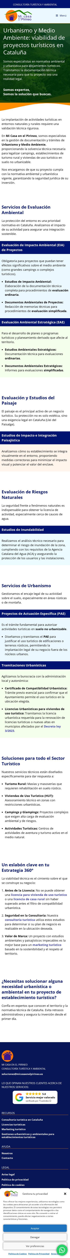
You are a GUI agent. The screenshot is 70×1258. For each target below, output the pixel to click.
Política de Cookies (17, 1253)
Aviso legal (56, 1253)
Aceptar (35, 1228)
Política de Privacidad (38, 1253)
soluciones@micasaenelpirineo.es (22, 1074)
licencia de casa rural (29, 899)
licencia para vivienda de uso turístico (39, 895)
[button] (65, 1193)
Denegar (35, 1237)
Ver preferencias (35, 1246)
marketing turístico (47, 945)
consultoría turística (20, 920)
